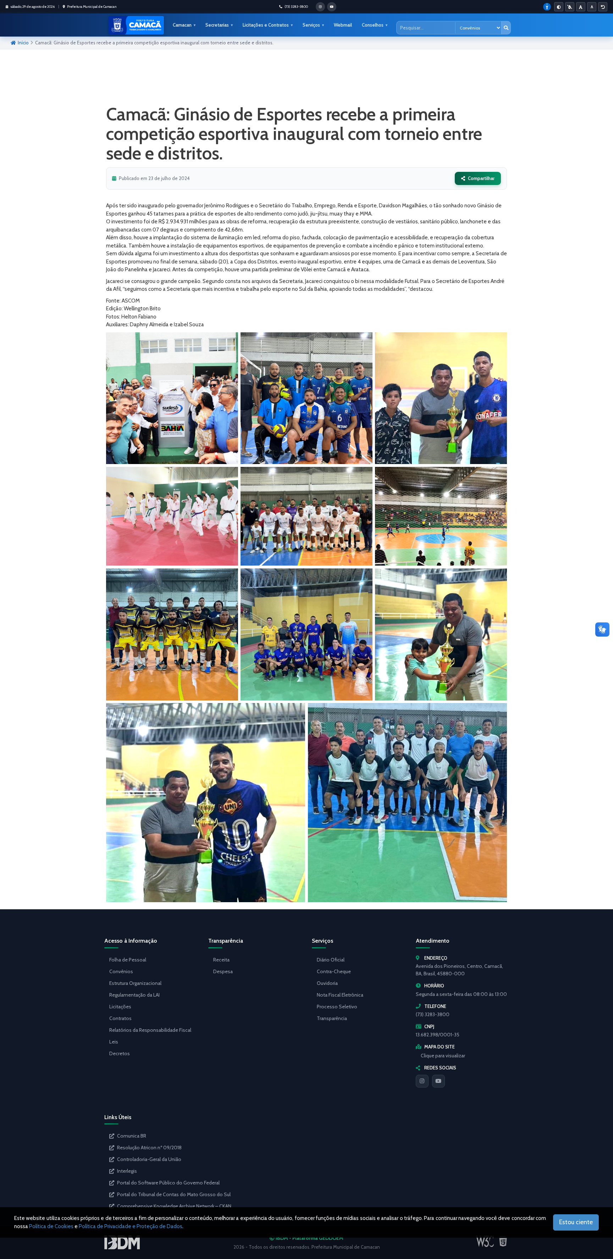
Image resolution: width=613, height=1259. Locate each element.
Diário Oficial (330, 959)
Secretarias (217, 25)
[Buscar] (505, 27)
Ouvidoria (327, 983)
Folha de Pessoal (127, 959)
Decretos (119, 1053)
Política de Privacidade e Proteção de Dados (130, 1226)
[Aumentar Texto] (580, 6)
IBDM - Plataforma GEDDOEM (309, 1238)
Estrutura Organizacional (135, 983)
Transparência (332, 1018)
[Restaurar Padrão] (602, 6)
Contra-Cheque (334, 971)
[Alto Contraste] (558, 6)
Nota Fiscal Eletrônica (340, 995)
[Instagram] (422, 1081)
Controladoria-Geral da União (149, 1159)
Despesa (223, 971)
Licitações (120, 1006)
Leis (113, 1042)
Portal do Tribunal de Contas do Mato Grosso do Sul (174, 1194)
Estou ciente (576, 1222)
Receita (221, 959)
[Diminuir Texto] (591, 6)
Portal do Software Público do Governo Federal (168, 1182)
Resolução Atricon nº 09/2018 (149, 1147)
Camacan (182, 25)
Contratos (120, 1018)
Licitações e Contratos (266, 25)
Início (23, 42)
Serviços (311, 25)
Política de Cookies (51, 1226)
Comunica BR (131, 1136)
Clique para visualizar (443, 1055)
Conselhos (372, 25)
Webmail (343, 25)
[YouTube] (438, 1081)
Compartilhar (481, 178)
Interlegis (127, 1171)
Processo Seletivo (337, 1006)
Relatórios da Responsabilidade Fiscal (150, 1030)
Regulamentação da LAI (134, 995)
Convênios (121, 971)
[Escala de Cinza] (569, 6)
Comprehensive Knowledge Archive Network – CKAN (174, 1206)
